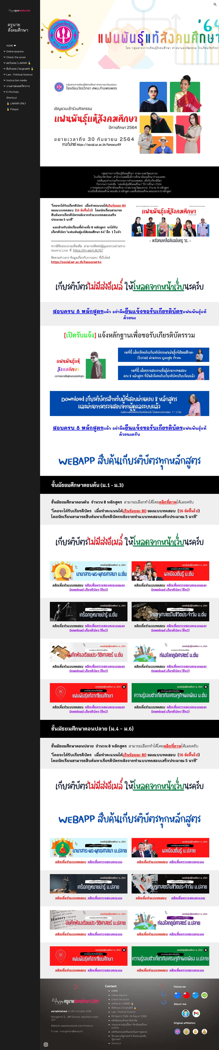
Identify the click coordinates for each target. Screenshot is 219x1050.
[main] (129, 182)
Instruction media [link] (16, 80)
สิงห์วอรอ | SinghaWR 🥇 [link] (20, 68)
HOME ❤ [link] (11, 45)
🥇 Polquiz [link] (12, 109)
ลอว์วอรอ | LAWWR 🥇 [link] (18, 63)
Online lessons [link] (15, 51)
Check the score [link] (16, 57)
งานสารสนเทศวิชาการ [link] (18, 86)
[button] (215, 4)
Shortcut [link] (11, 97)
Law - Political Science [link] (19, 74)
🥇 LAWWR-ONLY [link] (16, 103)
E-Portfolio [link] (12, 91)
